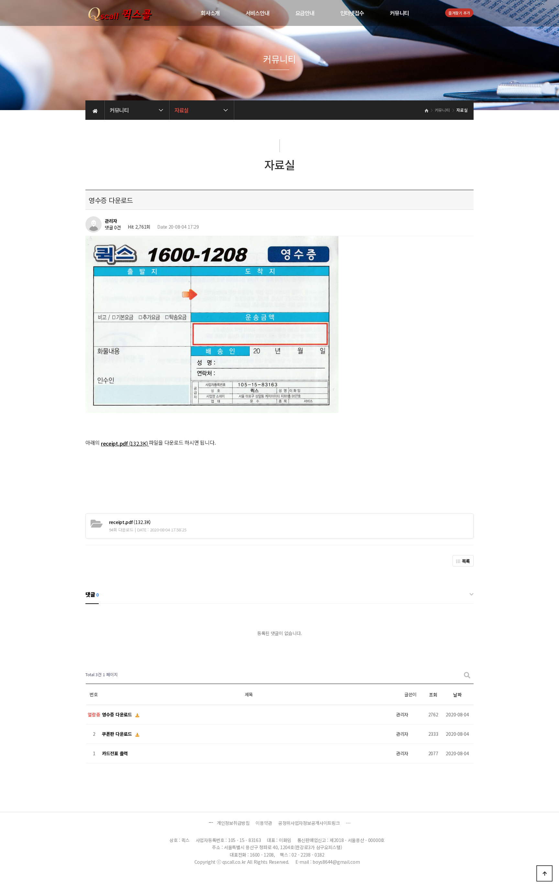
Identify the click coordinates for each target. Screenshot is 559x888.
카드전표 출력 (115, 753)
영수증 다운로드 (117, 715)
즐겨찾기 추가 (459, 13)
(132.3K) (130, 522)
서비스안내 (257, 13)
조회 (433, 694)
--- (348, 823)
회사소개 (210, 13)
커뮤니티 (399, 13)
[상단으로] (544, 873)
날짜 (457, 694)
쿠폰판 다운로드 (117, 734)
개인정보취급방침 (233, 823)
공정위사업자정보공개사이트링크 (309, 823)
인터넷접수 (352, 13)
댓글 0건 (113, 227)
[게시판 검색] (467, 674)
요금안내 (304, 13)
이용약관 (264, 823)
